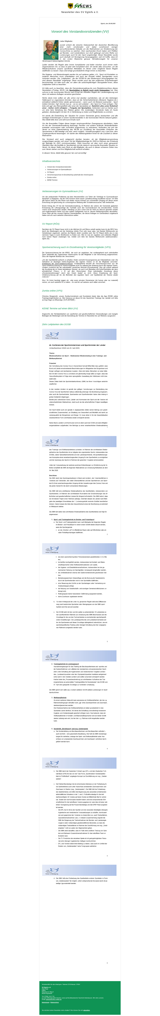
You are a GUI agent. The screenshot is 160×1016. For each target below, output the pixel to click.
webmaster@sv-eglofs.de (54, 999)
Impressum (45, 1002)
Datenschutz (54, 1002)
